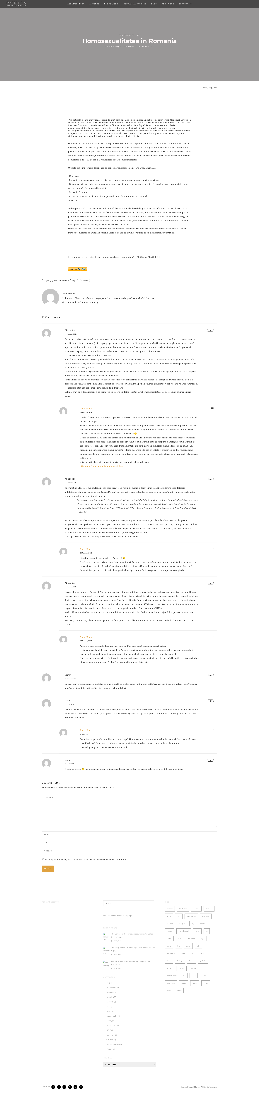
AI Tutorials (111, 988)
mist (198, 946)
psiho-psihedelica (126, 35)
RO (138, 35)
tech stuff (110, 1035)
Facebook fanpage (124, 916)
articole (110, 997)
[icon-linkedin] (76, 1087)
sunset (194, 983)
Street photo (171, 983)
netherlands (171, 953)
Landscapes (191, 938)
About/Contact (75, 4)
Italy (179, 938)
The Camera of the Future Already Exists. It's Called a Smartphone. (132, 935)
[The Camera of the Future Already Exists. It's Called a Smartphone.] (106, 936)
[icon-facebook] (54, 1087)
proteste (203, 961)
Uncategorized (113, 1044)
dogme (46, 281)
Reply (210, 330)
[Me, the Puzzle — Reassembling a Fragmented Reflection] (106, 964)
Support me (185, 4)
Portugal (180, 961)
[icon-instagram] (70, 1087)
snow (193, 976)
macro (188, 946)
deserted (169, 931)
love (178, 946)
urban (206, 983)
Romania (84, 281)
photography (112, 1016)
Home (205, 88)
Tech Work (168, 4)
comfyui (203, 924)
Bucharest (205, 916)
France (197, 931)
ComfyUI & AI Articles (134, 4)
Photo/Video (111, 4)
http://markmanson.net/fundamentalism (101, 466)
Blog (154, 4)
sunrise (183, 983)
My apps (110, 1011)
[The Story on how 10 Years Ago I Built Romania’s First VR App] (106, 950)
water (169, 991)
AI (107, 983)
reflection (181, 968)
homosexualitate (60, 281)
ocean (193, 953)
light (203, 938)
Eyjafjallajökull (184, 931)
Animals (196, 909)
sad (184, 976)
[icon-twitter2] (59, 1087)
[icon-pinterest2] (65, 1087)
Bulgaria (182, 924)
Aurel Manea (86, 408)
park (202, 953)
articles (110, 992)
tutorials (110, 1040)
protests (169, 968)
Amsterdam (183, 909)
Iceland (169, 938)
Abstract (170, 909)
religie (74, 281)
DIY (108, 1006)
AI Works (94, 4)
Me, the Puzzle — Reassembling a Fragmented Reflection (130, 963)
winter (179, 991)
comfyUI (110, 1002)
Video (109, 1049)
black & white (191, 916)
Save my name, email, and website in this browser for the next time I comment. (86, 859)
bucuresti (170, 924)
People (169, 961)
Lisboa (169, 946)
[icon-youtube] (81, 1087)
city (193, 924)
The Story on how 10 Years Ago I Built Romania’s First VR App (133, 949)
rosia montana (172, 976)
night (183, 953)
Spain (204, 976)
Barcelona (209, 909)
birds (178, 916)
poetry (109, 1021)
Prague (191, 961)
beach (169, 916)
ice (206, 931)
